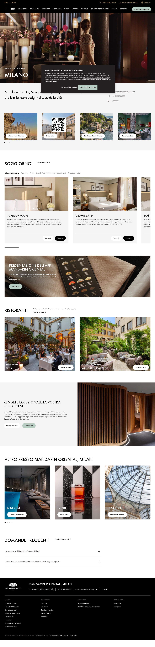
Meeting (75, 9)
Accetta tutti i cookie (88, 87)
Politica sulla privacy (51, 81)
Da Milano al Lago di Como (93, 136)
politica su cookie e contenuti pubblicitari (96, 79)
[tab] (12, 173)
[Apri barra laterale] (6, 9)
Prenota (60, 238)
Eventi (66, 9)
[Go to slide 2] (7, 143)
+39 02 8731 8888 (118, 96)
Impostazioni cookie (69, 87)
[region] (78, 79)
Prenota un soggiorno (141, 9)
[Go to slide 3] (9, 143)
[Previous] (11, 126)
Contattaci (115, 101)
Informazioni (50, 136)
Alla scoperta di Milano (16, 136)
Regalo (114, 9)
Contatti (104, 589)
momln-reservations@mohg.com (123, 91)
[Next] (143, 126)
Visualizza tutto (42, 163)
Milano (13, 2)
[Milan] (13, 9)
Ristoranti (34, 9)
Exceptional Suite (128, 136)
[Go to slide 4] (40, 208)
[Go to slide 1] (5, 143)
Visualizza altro (65, 367)
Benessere (46, 9)
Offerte (123, 9)
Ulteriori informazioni (17, 514)
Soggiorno (22, 9)
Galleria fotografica (100, 9)
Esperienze (57, 9)
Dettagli (48, 238)
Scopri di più (64, 514)
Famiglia (84, 9)
